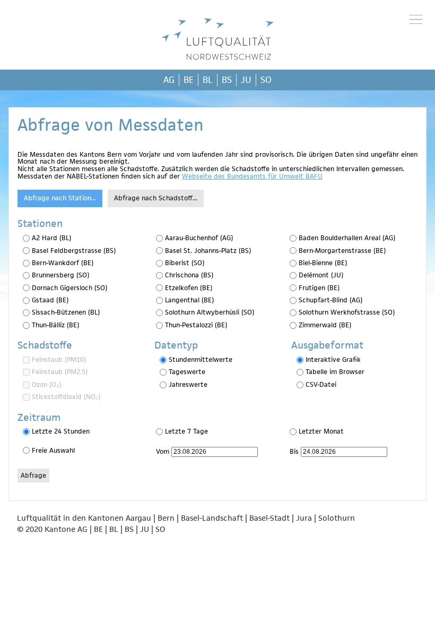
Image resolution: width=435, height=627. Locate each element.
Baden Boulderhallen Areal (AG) (347, 237)
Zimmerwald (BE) (325, 324)
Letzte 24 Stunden (61, 431)
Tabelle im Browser (335, 371)
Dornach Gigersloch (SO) (69, 287)
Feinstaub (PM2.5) (60, 371)
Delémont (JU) (321, 274)
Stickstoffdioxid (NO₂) (66, 396)
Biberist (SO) (184, 262)
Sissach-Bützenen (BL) (66, 312)
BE (189, 80)
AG (169, 80)
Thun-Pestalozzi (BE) (196, 324)
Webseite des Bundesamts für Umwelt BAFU (252, 176)
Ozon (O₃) (46, 384)
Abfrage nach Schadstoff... (155, 197)
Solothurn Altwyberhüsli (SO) (209, 312)
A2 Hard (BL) (51, 237)
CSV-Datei (321, 384)
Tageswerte (187, 371)
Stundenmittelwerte (200, 359)
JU (246, 80)
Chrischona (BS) (189, 274)
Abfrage (33, 475)
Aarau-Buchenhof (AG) (199, 237)
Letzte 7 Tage (186, 431)
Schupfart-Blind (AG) (330, 299)
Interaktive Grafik (333, 359)
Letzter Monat (321, 431)
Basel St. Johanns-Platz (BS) (208, 250)
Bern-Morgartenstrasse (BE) (342, 250)
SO (266, 80)
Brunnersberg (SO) (60, 274)
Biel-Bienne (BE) (323, 262)
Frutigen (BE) (319, 287)
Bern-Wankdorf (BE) (62, 262)
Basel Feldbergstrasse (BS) (74, 250)
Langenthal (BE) (189, 299)
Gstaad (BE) (50, 299)
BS (227, 80)
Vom (162, 451)
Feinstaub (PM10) (59, 359)
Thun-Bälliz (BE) (55, 324)
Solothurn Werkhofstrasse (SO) (347, 312)
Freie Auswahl (53, 450)
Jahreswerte (188, 384)
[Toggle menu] (416, 19)
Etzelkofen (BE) (188, 287)
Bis (294, 451)
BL (208, 80)
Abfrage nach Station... (60, 197)
